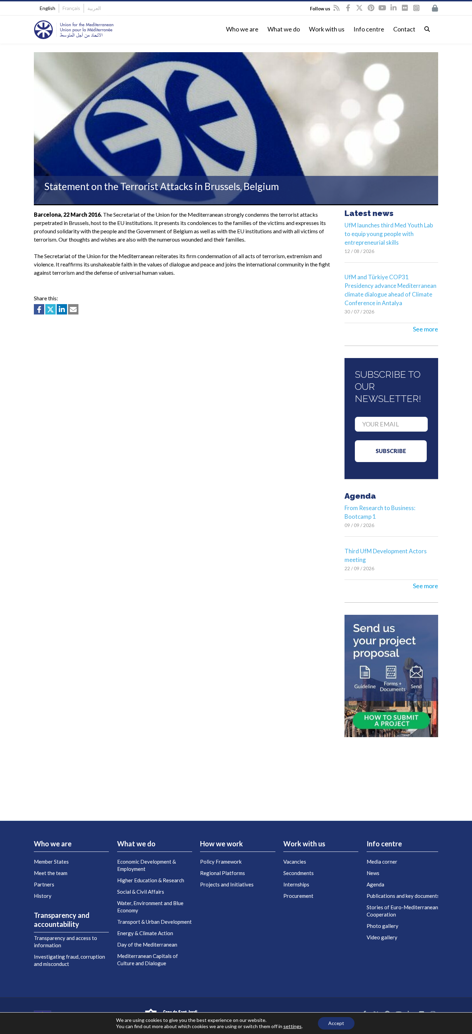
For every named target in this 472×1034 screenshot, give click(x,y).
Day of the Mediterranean (147, 944)
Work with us (326, 29)
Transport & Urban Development (154, 922)
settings (292, 1026)
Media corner (382, 861)
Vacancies (294, 861)
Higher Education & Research (150, 880)
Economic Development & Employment (146, 865)
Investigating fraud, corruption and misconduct (69, 960)
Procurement (298, 896)
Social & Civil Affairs (140, 892)
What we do (283, 29)
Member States (51, 861)
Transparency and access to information (65, 941)
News (373, 873)
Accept (336, 1023)
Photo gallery (382, 926)
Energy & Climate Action (145, 933)
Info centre (368, 29)
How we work (221, 843)
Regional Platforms (222, 873)
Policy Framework (221, 861)
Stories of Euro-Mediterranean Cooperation (402, 911)
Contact (404, 29)
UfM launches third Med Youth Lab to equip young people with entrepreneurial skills (388, 234)
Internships (296, 884)
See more (425, 329)
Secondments (298, 873)
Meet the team (50, 873)
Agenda (375, 884)
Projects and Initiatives (227, 884)
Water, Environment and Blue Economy (150, 906)
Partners (44, 884)
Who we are (242, 29)
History (42, 896)
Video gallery (382, 937)
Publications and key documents (403, 896)
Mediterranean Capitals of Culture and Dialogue (147, 959)
